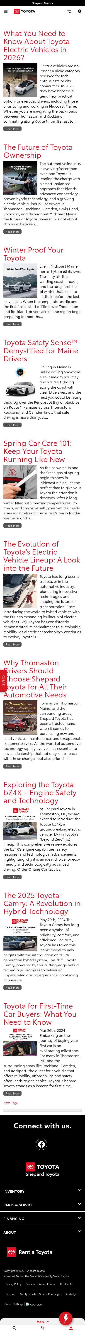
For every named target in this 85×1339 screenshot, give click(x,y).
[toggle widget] (66, 1318)
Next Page (10, 1103)
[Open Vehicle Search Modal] (14, 1328)
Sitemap (10, 1294)
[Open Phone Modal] (69, 11)
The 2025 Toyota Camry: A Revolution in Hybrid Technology (42, 903)
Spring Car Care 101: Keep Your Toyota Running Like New (37, 450)
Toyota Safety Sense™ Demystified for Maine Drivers (40, 350)
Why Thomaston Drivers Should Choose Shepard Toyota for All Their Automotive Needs (35, 678)
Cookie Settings (14, 1304)
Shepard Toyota (36, 1270)
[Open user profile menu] (71, 1328)
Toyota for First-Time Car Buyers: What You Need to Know (40, 1013)
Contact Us (66, 1284)
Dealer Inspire (61, 1276)
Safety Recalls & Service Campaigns (40, 1294)
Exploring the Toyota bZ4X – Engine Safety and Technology (39, 792)
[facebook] (41, 1144)
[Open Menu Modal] (5, 11)
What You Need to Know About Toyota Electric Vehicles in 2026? (36, 45)
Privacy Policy (13, 1284)
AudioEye (71, 1294)
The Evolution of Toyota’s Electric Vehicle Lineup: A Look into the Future (41, 555)
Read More (12, 129)
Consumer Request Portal (41, 1284)
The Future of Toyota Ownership (38, 150)
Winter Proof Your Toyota (33, 253)
